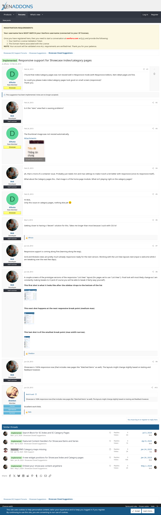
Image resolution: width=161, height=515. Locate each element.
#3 (156, 128)
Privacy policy (144, 506)
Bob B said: (30, 394)
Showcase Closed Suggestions (34, 435)
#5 (156, 194)
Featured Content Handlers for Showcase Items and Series (50, 441)
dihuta (6, 64)
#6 (156, 220)
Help (152, 506)
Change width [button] (7, 506)
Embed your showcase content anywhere (42, 465)
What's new (35, 14)
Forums (21, 14)
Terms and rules (131, 506)
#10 (156, 387)
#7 (156, 246)
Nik (12, 452)
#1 (147, 69)
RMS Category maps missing (32, 449)
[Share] (144, 69)
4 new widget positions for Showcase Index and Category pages (53, 457)
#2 (156, 102)
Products (7, 14)
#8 (156, 272)
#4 (156, 168)
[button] (14, 14)
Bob (83, 38)
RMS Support (29, 452)
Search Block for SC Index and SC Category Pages (46, 432)
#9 (156, 361)
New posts (7, 20)
